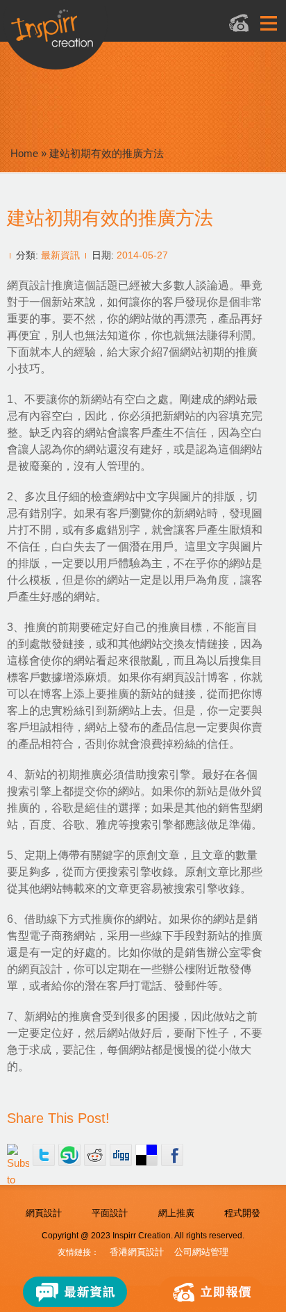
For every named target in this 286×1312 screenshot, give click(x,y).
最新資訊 (60, 255)
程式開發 (242, 1213)
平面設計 (110, 1213)
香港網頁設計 (137, 1252)
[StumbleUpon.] (69, 1155)
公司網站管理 (201, 1252)
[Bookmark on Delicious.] (146, 1155)
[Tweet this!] (44, 1155)
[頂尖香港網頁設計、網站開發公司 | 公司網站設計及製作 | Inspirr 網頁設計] (103, 32)
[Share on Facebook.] (172, 1155)
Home (24, 153)
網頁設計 (44, 1213)
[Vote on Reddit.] (95, 1155)
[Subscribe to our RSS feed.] (18, 1155)
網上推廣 (176, 1213)
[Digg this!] (121, 1155)
